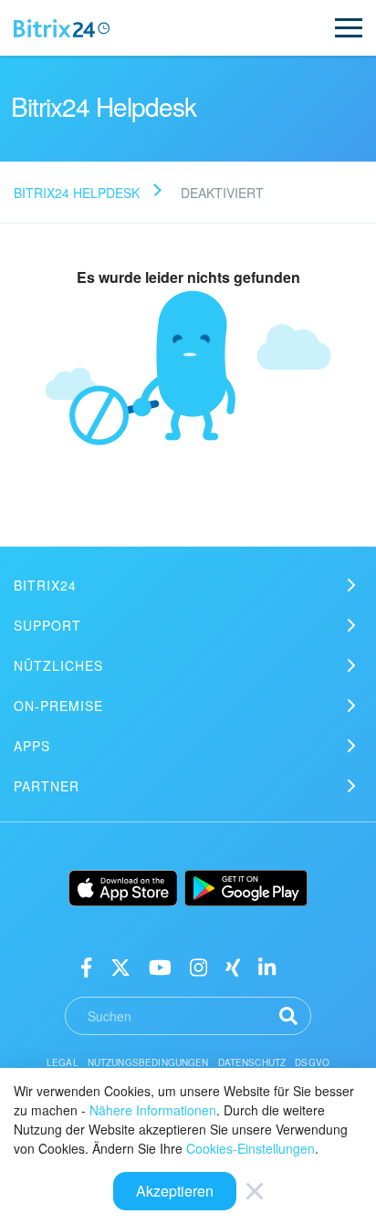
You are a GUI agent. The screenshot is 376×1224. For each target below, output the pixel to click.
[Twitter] (120, 966)
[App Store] (123, 888)
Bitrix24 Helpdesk (77, 192)
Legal (62, 1062)
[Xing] (233, 966)
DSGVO (312, 1062)
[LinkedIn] (267, 966)
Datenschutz (252, 1062)
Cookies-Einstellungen (250, 1148)
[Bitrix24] (62, 28)
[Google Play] (246, 888)
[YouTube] (160, 966)
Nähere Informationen (152, 1110)
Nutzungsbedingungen (148, 1062)
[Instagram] (198, 966)
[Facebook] (86, 966)
